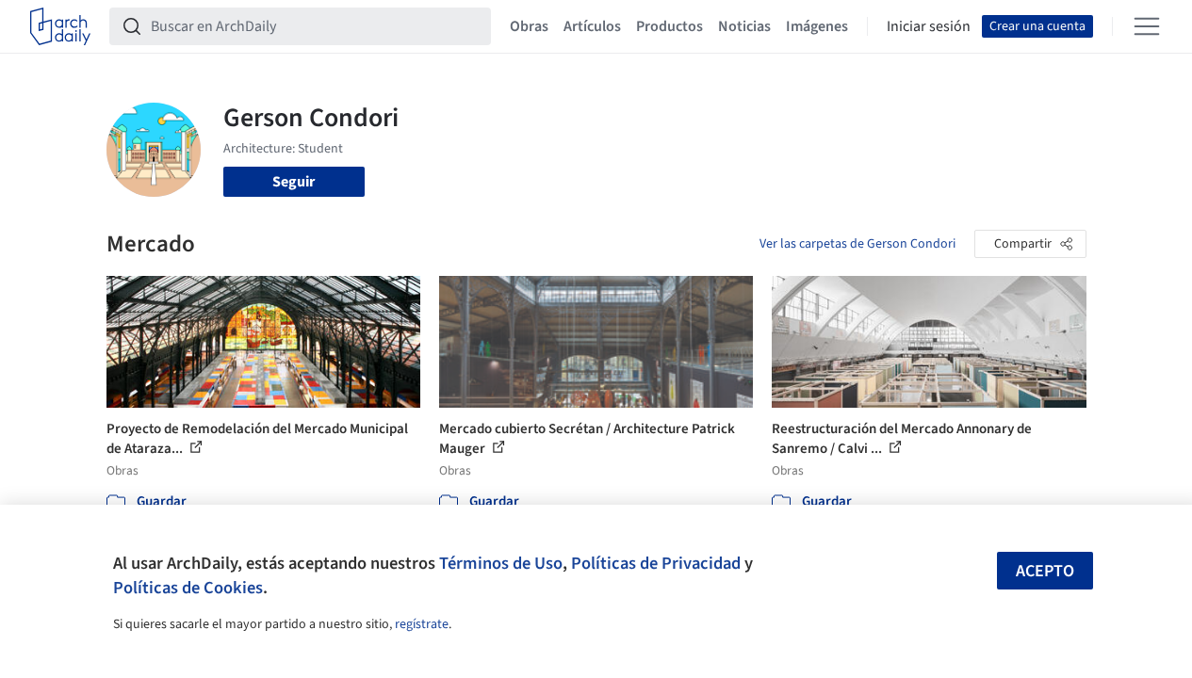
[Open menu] (1147, 26)
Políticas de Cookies (188, 587)
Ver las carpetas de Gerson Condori (857, 243)
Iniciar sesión (929, 26)
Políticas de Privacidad (656, 563)
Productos (669, 26)
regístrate (422, 624)
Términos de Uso (501, 563)
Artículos (592, 26)
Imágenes (817, 26)
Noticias (744, 26)
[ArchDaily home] (60, 26)
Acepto (1045, 571)
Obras (529, 26)
